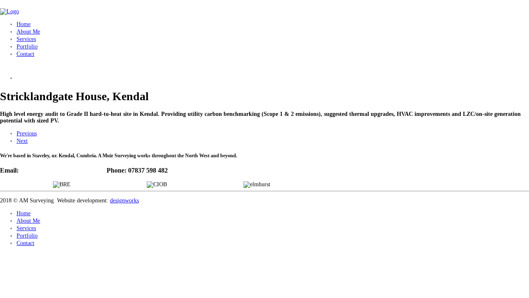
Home (24, 24)
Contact (25, 54)
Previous (27, 133)
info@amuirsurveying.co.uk (59, 170)
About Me (28, 32)
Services (26, 39)
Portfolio (27, 46)
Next (22, 141)
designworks (124, 200)
